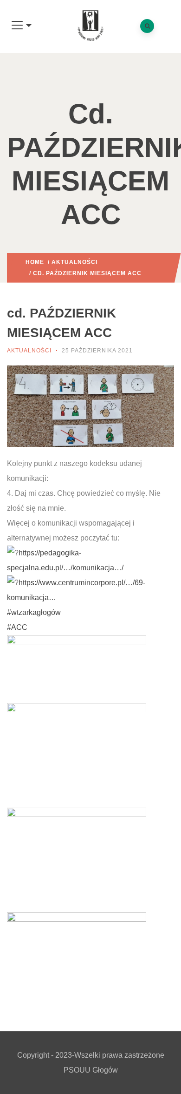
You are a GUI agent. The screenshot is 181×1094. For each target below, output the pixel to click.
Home (35, 262)
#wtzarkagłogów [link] (34, 612)
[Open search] (147, 26)
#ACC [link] (17, 627)
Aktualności (74, 262)
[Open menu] (22, 26)
